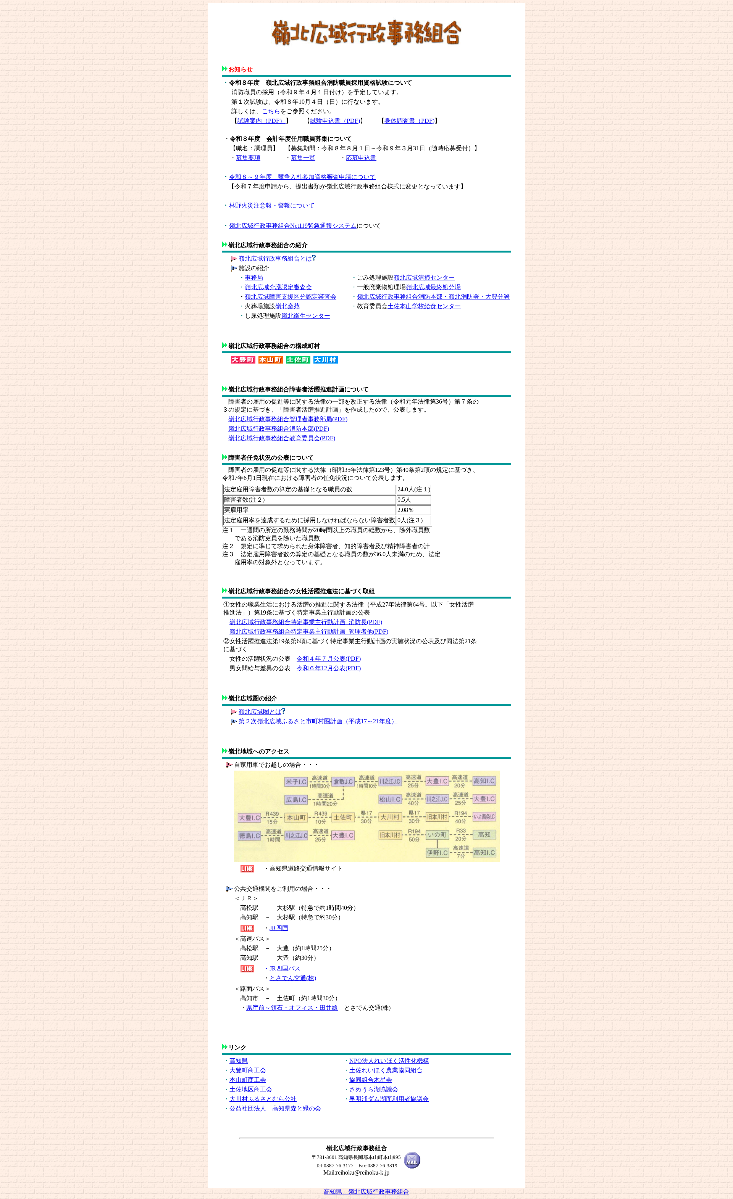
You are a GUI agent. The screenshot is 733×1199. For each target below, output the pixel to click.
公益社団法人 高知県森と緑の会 (275, 1108)
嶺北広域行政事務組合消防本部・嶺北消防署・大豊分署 (433, 296)
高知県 (238, 1060)
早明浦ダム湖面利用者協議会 (389, 1099)
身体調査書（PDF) (409, 120)
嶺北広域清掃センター (424, 277)
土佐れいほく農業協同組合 (386, 1070)
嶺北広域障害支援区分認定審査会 (290, 296)
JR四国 (279, 928)
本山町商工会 (247, 1080)
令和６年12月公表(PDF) (329, 668)
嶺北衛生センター (305, 315)
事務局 (254, 277)
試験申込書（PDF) (335, 120)
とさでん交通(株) (293, 978)
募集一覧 (303, 158)
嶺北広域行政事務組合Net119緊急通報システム (293, 225)
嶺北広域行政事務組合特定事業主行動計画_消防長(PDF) (305, 622)
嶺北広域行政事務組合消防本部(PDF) (278, 428)
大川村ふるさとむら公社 (263, 1099)
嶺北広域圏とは (260, 711)
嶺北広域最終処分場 (433, 287)
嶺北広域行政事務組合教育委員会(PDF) (281, 438)
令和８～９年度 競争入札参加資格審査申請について (302, 177)
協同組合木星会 (370, 1080)
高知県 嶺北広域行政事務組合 (366, 1191)
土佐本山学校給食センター (424, 306)
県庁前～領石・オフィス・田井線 (292, 1007)
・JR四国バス (281, 968)
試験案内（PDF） (261, 120)
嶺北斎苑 (287, 306)
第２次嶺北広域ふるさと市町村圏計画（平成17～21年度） (318, 721)
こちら (271, 111)
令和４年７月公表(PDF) (329, 658)
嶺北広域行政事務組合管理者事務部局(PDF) (287, 419)
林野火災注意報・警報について (272, 205)
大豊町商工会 (247, 1070)
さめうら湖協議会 (373, 1089)
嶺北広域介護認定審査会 (278, 287)
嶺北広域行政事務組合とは (275, 258)
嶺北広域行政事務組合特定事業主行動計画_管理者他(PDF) (308, 631)
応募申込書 (361, 158)
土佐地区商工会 (250, 1089)
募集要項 (248, 158)
